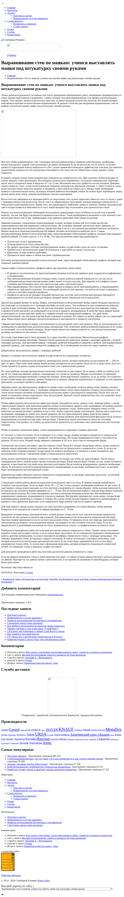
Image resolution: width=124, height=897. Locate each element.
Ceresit (14, 729)
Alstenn (5, 730)
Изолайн (30, 738)
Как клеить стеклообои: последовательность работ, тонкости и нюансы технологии (69, 652)
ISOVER (52, 729)
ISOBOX (35, 730)
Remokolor (12, 735)
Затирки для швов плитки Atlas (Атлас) (27, 764)
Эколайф (23, 743)
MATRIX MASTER (98, 730)
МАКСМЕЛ (54, 739)
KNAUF (66, 729)
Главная (11, 7)
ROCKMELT (21, 735)
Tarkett (30, 734)
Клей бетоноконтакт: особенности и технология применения (38, 767)
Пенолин (78, 739)
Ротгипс (85, 739)
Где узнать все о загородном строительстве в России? (34, 636)
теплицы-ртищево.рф (12, 891)
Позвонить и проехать (24, 24)
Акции (10, 13)
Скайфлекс (92, 739)
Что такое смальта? (17, 756)
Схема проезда (14, 21)
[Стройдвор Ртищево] (33, 50)
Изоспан (43, 739)
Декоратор (19, 739)
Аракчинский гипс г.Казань (90, 734)
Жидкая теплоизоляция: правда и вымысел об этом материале (54, 655)
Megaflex (114, 729)
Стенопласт (114, 739)
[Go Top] (2, 894)
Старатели (103, 738)
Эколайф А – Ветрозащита (38, 657)
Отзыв (10, 29)
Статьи (11, 32)
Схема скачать (20, 26)
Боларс (9, 739)
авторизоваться (55, 594)
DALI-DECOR (25, 730)
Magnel (87, 730)
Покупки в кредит (22, 15)
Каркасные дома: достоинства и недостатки (25, 579)
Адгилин (50, 735)
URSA (40, 734)
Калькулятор (13, 34)
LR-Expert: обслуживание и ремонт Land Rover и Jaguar (36, 631)
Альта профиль (62, 734)
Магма (62, 739)
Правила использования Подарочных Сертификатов (34, 620)
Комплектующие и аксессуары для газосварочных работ (36, 639)
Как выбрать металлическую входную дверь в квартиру (36, 626)
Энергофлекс (35, 743)
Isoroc (43, 730)
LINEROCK (78, 730)
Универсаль (14, 743)
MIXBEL (4, 735)
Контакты (12, 10)
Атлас (112, 735)
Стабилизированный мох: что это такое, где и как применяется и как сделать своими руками (55, 758)
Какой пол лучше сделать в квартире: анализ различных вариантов (42, 769)
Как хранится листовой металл (23, 634)
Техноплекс (5, 743)
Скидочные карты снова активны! (25, 623)
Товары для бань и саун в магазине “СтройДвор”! (33, 628)
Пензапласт (71, 739)
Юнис (47, 742)
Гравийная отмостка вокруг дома (41, 663)
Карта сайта (44, 880)
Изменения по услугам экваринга (30, 18)
